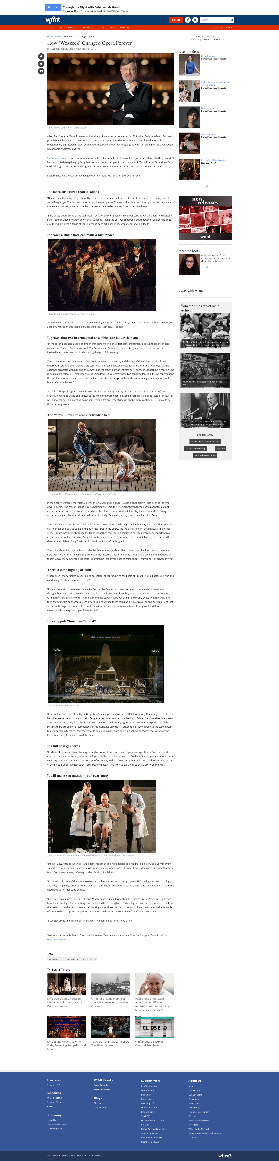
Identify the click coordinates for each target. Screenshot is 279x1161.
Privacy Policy (53, 1155)
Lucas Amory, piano (209, 108)
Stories (58, 36)
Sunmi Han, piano (209, 56)
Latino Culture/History (195, 448)
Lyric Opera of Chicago (75, 959)
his (92, 935)
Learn (192, 40)
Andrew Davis (55, 959)
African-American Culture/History (205, 441)
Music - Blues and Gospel (205, 455)
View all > (205, 186)
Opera (93, 959)
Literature (220, 448)
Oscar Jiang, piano (209, 134)
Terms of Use (68, 1155)
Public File (82, 1155)
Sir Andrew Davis (56, 158)
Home (50, 36)
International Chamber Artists (214, 160)
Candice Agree (207, 258)
